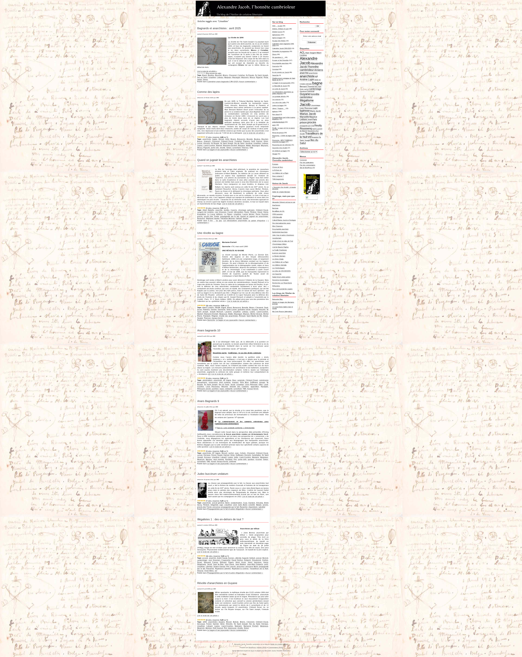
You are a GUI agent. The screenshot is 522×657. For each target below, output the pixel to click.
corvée (200, 455)
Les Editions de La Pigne (280, 262)
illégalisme (201, 564)
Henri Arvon (241, 562)
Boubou (211, 75)
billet (227, 139)
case (237, 453)
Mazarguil (236, 77)
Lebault (223, 457)
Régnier (215, 316)
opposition (255, 387)
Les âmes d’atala (277, 259)
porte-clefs (242, 459)
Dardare (251, 503)
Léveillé (251, 505)
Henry (265, 212)
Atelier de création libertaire (281, 192)
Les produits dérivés (279, 96)
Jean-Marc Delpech (255, 564)
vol (216, 571)
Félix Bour (244, 382)
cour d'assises (220, 212)
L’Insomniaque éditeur (279, 244)
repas (222, 389)
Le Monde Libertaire (278, 256)
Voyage (274, 154)
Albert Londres (208, 308)
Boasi (204, 75)
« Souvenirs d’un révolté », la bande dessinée (284, 188)
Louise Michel (248, 214)
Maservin (201, 459)
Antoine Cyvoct (277, 32)
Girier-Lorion (232, 310)
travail (213, 462)
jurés (266, 564)
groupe (262, 382)
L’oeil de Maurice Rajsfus (280, 247)
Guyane (255, 310)
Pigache (259, 77)
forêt (253, 141)
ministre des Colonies (239, 387)
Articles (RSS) (261, 647)
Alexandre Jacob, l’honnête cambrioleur (256, 6)
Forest (213, 455)
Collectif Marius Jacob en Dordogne (284, 220)
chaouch (207, 141)
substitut (262, 507)
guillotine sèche (244, 310)
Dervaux (207, 455)
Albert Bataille (208, 210)
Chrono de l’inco (277, 167)
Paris (314, 119)
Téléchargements (278, 179)
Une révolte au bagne (210, 232)
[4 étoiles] (203, 73)
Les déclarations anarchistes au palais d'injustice (244, 221)
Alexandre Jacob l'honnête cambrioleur (311, 66)
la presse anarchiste (279, 253)
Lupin (315, 108)
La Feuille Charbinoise (279, 250)
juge (221, 505)
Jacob (232, 385)
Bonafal (245, 308)
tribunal (200, 571)
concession (213, 382)
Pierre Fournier (262, 214)
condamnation (236, 503)
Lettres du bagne (277, 105)
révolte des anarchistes (228, 316)
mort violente (218, 459)
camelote (241, 380)
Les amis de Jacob (278, 89)
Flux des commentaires (307, 165)
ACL (302, 52)
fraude (220, 455)
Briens (225, 75)
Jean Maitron (240, 564)
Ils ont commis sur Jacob (280, 72)
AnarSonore (276, 205)
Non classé (276, 114)
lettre (261, 385)
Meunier (224, 387)
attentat (238, 558)
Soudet (200, 318)
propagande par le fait (229, 216)
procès (200, 216)
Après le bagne (277, 38)
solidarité (228, 389)
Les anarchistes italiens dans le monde (282, 307)
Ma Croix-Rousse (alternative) (282, 311)
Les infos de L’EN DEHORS (281, 271)
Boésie (236, 622)
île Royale (250, 75)
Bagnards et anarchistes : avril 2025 (219, 28)
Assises (231, 558)
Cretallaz (238, 141)
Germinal (275, 69)
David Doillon (237, 560)
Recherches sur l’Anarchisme (282, 283)
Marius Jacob (308, 113)
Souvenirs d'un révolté (279, 148)
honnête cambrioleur (309, 96)
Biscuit (224, 453)
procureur (216, 507)
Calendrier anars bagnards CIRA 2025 (222, 82)
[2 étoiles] (200, 73)
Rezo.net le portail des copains (282, 289)
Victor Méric (209, 571)
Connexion (303, 160)
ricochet (258, 459)
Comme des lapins (208, 91)
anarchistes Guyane (216, 622)
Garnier (259, 141)
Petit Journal (218, 628)
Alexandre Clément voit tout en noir (283, 202)
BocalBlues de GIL (278, 211)
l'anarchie (275, 75)
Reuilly (318, 125)
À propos (275, 164)
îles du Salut (202, 77)
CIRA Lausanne (277, 214)
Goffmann (254, 382)
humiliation (256, 455)
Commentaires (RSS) (275, 647)
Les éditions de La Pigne (280, 173)
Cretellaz (241, 75)
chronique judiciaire (246, 210)
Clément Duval (227, 141)
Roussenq (306, 128)
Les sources (276, 99)
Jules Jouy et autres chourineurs (283, 235)
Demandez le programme (280, 51)
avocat (258, 558)
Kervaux (207, 457)
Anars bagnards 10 (208, 330)
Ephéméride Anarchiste (280, 232)
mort (310, 119)
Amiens (318, 69)
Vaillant (239, 218)
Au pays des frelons (278, 41)
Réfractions (276, 286)
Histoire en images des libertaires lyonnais (283, 303)
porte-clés (215, 148)
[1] (209, 374)
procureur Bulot (252, 567)
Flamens (246, 141)
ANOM (217, 308)
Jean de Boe (218, 564)
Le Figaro (228, 214)
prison (303, 122)
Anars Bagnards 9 (208, 401)
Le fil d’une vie (277, 170)
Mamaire (255, 457)
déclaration (238, 212)
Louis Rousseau (213, 387)
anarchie (219, 210)
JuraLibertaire (276, 238)
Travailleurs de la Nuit (259, 569)
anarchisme (313, 73)
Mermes (209, 459)
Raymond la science (240, 569)
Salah (199, 80)
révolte (222, 148)
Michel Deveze (256, 314)
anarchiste (207, 139)
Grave (259, 212)
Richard (242, 316)
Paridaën (207, 316)
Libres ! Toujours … (278, 108)
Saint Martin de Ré (254, 316)
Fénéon (253, 212)
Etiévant (223, 562)
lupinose (275, 111)
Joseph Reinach (216, 312)
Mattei (248, 146)
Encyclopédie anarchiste (280, 63)
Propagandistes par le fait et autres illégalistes (226, 509)
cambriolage (202, 560)
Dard (266, 308)
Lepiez (200, 146)
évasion (235, 382)
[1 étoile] (198, 73)
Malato (259, 505)
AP (224, 380)
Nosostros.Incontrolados (280, 280)
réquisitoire (253, 507)
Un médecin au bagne (279, 151)
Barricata (275, 208)
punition (215, 389)
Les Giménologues (278, 268)
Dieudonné (256, 560)
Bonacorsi (241, 139)
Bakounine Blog (277, 299)
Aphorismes (276, 35)
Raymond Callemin (223, 569)
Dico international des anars (281, 223)
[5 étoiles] (204, 73)
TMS (251, 148)
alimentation (207, 380)
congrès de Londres (205, 212)
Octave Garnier (219, 567)
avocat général (218, 503)
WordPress (252, 647)
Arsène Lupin (307, 79)
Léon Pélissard (251, 385)
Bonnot (265, 558)
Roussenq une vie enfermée (281, 145)
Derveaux (201, 624)
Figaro (231, 562)
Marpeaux (223, 314)
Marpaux (227, 77)
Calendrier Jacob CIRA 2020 (281, 48)
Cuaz (245, 503)
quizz (274, 125)
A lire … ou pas (277, 26)
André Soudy (222, 558)
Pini (235, 459)
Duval (199, 310)
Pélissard (201, 389)
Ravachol (201, 218)
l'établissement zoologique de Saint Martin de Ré (283, 79)
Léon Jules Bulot (240, 505)
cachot (231, 453)
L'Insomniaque (315, 105)
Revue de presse (278, 132)
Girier (232, 455)
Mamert (219, 146)
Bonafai (250, 139)
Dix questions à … (278, 57)
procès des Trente (211, 216)
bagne (214, 139)
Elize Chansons (277, 226)
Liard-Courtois (209, 146)
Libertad (209, 567)
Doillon (265, 560)
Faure (246, 212)
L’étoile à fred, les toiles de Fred (282, 241)
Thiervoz (245, 148)
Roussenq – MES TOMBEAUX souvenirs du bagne (282, 141)
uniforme (232, 462)
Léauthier (212, 77)
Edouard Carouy (211, 562)
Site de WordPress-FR (307, 168)
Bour (234, 380)
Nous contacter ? (278, 176)
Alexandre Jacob (308, 60)
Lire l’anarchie (276, 274)
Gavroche (222, 310)
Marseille (304, 116)
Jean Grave (229, 564)
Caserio (234, 210)
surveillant (236, 148)
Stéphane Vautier (213, 218)
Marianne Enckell (230, 146)
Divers (274, 54)
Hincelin (206, 143)
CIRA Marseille (277, 217)
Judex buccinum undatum (212, 473)
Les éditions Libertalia (279, 265)
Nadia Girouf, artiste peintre (281, 277)
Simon (205, 80)
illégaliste (214, 505)
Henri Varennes (254, 562)
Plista (266, 77)
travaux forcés (217, 318)
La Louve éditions (215, 214)
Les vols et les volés (279, 102)
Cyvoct (230, 212)
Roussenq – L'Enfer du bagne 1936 (284, 135)
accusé (205, 558)
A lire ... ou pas (215, 221)
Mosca (252, 77)
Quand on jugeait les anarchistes (217, 159)
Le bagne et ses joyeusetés (218, 150)
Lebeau (220, 77)
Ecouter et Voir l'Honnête (280, 60)
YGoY (252, 651)
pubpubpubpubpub (278, 122)
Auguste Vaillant (248, 558)
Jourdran (249, 143)
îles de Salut (239, 143)
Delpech (247, 560)
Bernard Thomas (307, 86)
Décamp (259, 503)
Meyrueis (245, 77)
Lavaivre (228, 312)
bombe (226, 210)
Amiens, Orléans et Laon (280, 29)
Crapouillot (225, 560)
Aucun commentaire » (248, 82)
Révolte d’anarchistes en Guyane (217, 583)
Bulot (227, 503)
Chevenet (233, 75)
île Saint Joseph (261, 75)
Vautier (245, 218)
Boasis (233, 139)
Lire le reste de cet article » (207, 71)
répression (232, 628)
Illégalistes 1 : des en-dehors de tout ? (220, 519)
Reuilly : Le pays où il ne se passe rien (283, 128)
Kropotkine (201, 214)
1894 (205, 622)
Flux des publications (307, 162)
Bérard (221, 139)
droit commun (225, 382)
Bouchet (218, 75)
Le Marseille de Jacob (279, 86)
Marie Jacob (315, 111)
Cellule (243, 453)
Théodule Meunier (227, 218)
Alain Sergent (310, 53)
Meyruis (246, 314)
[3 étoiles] (201, 73)
